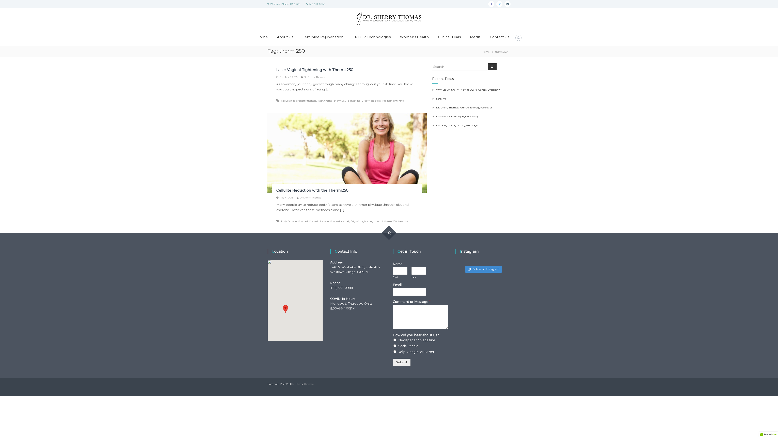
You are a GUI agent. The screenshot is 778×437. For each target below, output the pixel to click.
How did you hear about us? (416, 335)
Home (262, 37)
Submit (401, 362)
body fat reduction (292, 221)
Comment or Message (412, 302)
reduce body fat (345, 221)
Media (475, 37)
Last (414, 277)
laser (320, 100)
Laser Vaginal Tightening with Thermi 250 (314, 70)
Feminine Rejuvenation (323, 37)
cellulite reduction (324, 221)
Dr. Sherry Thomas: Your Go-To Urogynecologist (464, 107)
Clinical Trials (449, 37)
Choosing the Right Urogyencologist (457, 125)
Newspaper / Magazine (416, 340)
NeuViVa (441, 98)
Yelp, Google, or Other (416, 352)
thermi (328, 100)
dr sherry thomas (306, 100)
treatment (404, 221)
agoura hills (288, 100)
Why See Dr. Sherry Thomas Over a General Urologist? (468, 89)
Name (399, 264)
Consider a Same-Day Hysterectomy (457, 116)
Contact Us (499, 37)
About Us (285, 37)
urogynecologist (371, 100)
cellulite (308, 221)
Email (398, 285)
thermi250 (340, 100)
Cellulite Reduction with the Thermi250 (312, 190)
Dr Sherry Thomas (314, 76)
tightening (354, 100)
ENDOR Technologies (372, 37)
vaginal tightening (393, 100)
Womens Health (414, 37)
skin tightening (364, 221)
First (395, 277)
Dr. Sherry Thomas (302, 383)
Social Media (408, 346)
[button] (285, 309)
